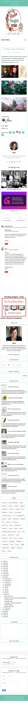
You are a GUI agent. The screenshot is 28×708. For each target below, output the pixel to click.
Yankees (9, 551)
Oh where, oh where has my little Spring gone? (15, 598)
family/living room (21, 515)
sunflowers (4, 541)
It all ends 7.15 (14, 210)
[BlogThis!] (3, 126)
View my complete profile (14, 354)
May (5, 591)
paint (19, 531)
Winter (3, 551)
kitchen (10, 528)
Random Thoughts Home (18, 697)
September (7, 584)
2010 (4, 577)
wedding (13, 547)
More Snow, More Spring (13, 453)
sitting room (5, 538)
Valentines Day (5, 547)
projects (4, 535)
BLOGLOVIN (16, 4)
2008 (4, 613)
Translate (12, 664)
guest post (8, 522)
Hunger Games (17, 525)
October (6, 582)
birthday (16, 506)
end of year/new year (7, 515)
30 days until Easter (9, 606)
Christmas (11, 509)
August (6, 585)
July (5, 587)
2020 (4, 561)
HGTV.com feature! (12, 486)
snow (11, 538)
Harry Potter (5, 525)
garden (9, 518)
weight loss (19, 547)
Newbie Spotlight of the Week (9, 531)
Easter (10, 512)
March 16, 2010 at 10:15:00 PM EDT (11, 231)
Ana (6, 248)
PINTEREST (16, 1)
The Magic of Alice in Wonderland (12, 602)
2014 (4, 570)
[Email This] (2, 126)
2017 (4, 565)
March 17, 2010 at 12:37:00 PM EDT (11, 249)
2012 (4, 573)
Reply (6, 243)
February (6, 608)
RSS (23, 1)
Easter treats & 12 (8, 596)
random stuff (11, 535)
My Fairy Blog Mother (19, 698)
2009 (4, 611)
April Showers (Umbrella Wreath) (15, 398)
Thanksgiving (5, 544)
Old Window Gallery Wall (13, 442)
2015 (4, 568)
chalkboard (4, 509)
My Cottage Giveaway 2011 (13, 475)
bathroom (4, 506)
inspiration (4, 528)
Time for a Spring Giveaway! (14, 409)
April (5, 592)
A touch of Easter (8, 599)
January (6, 609)
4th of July (4, 502)
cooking (17, 509)
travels (11, 544)
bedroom (11, 506)
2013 (4, 572)
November (7, 580)
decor (22, 509)
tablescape (11, 541)
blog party (22, 506)
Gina (14, 343)
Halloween (15, 522)
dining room (4, 512)
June (5, 589)
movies (6, 128)
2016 (4, 566)
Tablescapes (19, 541)
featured (4, 518)
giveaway (23, 518)
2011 (4, 575)
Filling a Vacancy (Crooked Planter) (16, 464)
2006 (4, 616)
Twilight (22, 544)
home (11, 525)
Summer (21, 538)
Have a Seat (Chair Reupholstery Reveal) (17, 431)
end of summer (17, 512)
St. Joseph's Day (8, 601)
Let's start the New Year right (14, 189)
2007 (4, 614)
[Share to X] (4, 126)
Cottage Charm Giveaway (13, 387)
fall (14, 515)
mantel (15, 528)
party (23, 531)
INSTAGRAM (8, 1)
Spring (15, 538)
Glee (3, 522)
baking (21, 502)
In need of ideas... (8, 604)
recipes (17, 535)
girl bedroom (16, 518)
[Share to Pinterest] (7, 126)
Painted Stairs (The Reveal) (13, 420)
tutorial (17, 544)
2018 (4, 563)
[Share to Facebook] (6, 126)
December (7, 578)
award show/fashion (13, 502)
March (6, 594)
